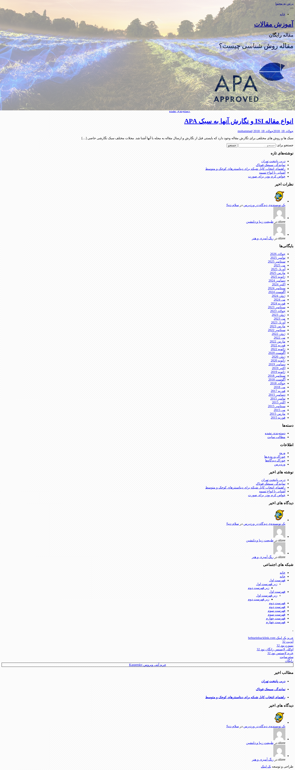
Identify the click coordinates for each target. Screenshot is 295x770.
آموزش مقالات (273, 24)
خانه (282, 14)
